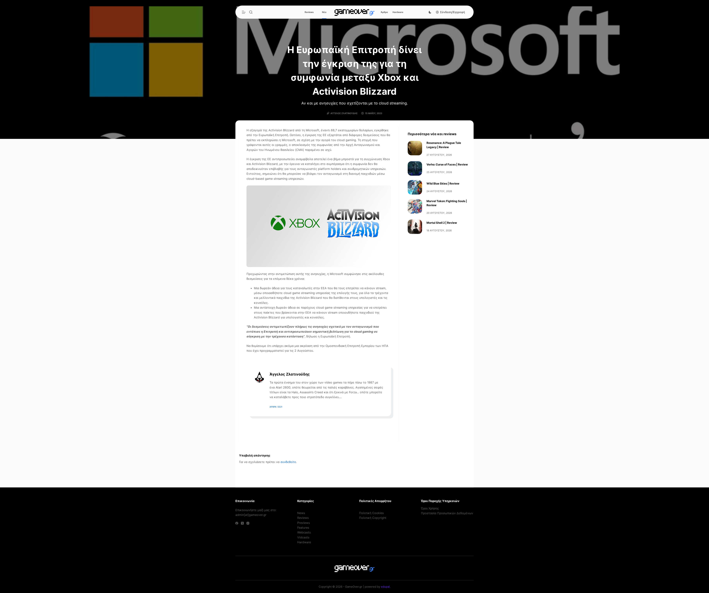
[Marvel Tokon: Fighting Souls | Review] (415, 206)
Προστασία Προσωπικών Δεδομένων (447, 513)
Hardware (398, 12)
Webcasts (304, 532)
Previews (303, 523)
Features (303, 527)
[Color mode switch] (430, 12)
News (301, 513)
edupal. (386, 586)
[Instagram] (247, 523)
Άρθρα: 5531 (276, 407)
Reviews (309, 12)
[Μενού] (244, 12)
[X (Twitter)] (242, 523)
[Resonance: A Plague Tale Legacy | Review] (415, 148)
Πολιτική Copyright (372, 518)
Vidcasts (303, 537)
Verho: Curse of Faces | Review (447, 164)
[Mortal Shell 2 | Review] (415, 226)
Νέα (324, 12)
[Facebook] (236, 523)
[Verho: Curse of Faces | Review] (415, 168)
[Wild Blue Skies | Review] (415, 187)
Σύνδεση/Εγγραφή (452, 12)
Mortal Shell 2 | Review (442, 222)
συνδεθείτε (288, 462)
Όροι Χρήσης (430, 508)
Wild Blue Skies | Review (443, 183)
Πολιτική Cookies (371, 513)
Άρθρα (384, 12)
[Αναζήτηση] (250, 12)
